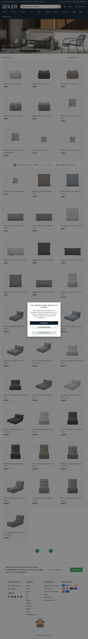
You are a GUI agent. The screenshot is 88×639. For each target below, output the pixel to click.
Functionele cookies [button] (44, 327)
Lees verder (48, 318)
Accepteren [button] (44, 323)
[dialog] (44, 319)
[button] (44, 333)
